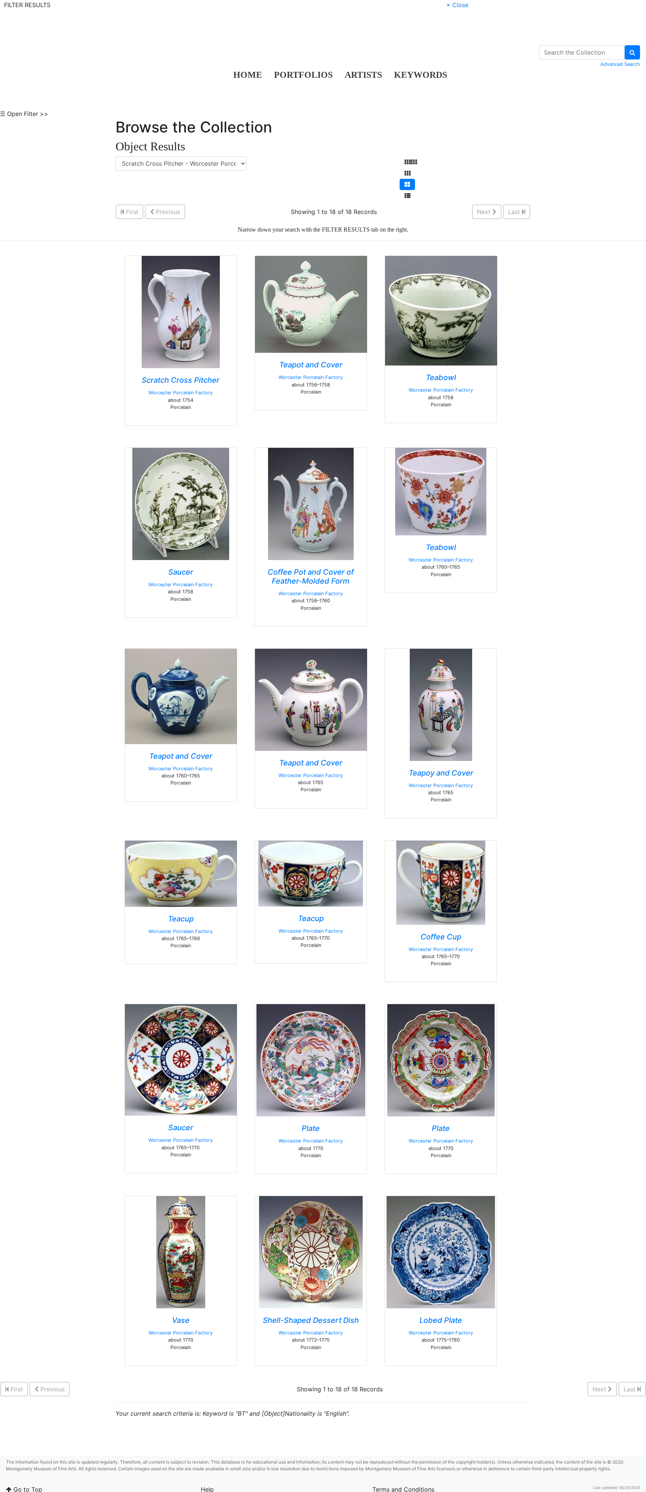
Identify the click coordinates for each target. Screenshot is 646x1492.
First (131, 211)
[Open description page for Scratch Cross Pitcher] (181, 311)
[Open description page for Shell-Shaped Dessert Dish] (311, 1252)
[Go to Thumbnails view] (407, 173)
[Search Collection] (632, 52)
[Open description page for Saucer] (180, 503)
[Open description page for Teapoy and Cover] (441, 704)
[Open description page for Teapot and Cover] (311, 304)
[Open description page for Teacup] (181, 873)
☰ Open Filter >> (24, 113)
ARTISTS (363, 75)
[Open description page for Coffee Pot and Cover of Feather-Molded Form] (311, 503)
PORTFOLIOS (303, 75)
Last (515, 211)
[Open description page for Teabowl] (441, 310)
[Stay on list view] (407, 195)
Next (484, 211)
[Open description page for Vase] (180, 1252)
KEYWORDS (420, 75)
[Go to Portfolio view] (407, 184)
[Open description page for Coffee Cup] (440, 882)
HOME (247, 75)
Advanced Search (620, 64)
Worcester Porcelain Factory (180, 392)
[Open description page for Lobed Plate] (441, 1252)
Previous (167, 211)
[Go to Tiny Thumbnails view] (411, 162)
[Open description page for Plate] (310, 1060)
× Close (457, 5)
